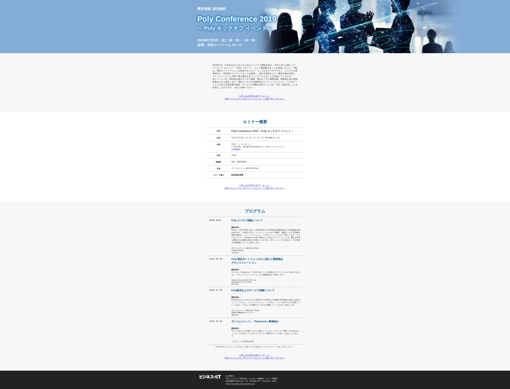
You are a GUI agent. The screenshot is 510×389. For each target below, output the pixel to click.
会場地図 (236, 149)
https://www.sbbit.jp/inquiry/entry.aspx (240, 384)
